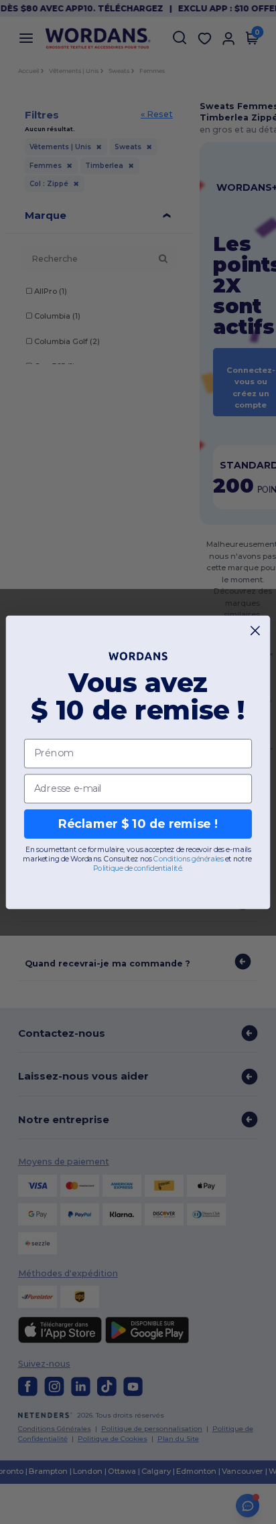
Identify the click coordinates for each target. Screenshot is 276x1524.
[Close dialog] (255, 630)
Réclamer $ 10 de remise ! (138, 824)
